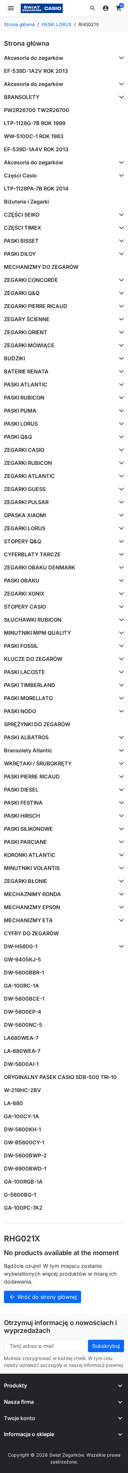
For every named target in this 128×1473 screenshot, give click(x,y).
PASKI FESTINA (23, 802)
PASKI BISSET (21, 240)
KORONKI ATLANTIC (29, 855)
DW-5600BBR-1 (24, 972)
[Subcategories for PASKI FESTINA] (120, 802)
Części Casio (20, 175)
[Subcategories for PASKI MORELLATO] (120, 698)
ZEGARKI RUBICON (28, 463)
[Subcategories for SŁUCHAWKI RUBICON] (120, 619)
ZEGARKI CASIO (24, 450)
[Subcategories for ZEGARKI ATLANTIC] (120, 476)
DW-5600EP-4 (22, 1011)
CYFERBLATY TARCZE (32, 554)
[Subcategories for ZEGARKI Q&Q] (120, 293)
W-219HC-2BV (22, 1090)
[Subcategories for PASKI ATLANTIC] (120, 384)
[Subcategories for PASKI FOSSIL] (120, 646)
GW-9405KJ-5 (22, 959)
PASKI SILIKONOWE (28, 829)
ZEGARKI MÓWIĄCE (29, 345)
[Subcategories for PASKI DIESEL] (120, 789)
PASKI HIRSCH (22, 815)
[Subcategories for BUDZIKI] (120, 358)
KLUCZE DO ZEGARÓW (33, 659)
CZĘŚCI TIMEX (22, 227)
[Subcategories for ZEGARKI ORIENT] (120, 332)
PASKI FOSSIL (21, 646)
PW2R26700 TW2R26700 (36, 110)
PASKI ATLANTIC (25, 384)
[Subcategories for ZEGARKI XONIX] (120, 593)
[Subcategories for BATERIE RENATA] (120, 371)
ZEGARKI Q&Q (21, 293)
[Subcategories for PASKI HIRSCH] (120, 815)
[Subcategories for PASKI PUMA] (120, 410)
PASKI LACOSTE (24, 672)
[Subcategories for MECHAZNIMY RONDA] (120, 894)
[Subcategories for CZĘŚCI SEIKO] (120, 214)
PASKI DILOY (20, 254)
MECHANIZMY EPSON (32, 907)
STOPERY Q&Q (22, 541)
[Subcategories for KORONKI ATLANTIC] (120, 855)
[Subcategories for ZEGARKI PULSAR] (120, 502)
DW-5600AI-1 (21, 1064)
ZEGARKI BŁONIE (25, 881)
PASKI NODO (20, 711)
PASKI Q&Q (18, 437)
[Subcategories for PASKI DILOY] (120, 254)
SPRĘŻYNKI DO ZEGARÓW (37, 724)
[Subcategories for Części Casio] (120, 175)
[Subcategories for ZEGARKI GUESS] (120, 489)
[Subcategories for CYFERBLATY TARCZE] (120, 554)
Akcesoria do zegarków (33, 58)
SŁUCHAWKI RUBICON (32, 619)
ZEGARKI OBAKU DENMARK (39, 567)
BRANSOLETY (21, 97)
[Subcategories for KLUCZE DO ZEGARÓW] (120, 659)
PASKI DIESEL (21, 789)
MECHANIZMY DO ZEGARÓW (41, 267)
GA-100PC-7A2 (23, 1207)
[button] (92, 8)
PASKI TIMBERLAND (29, 685)
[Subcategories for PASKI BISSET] (120, 241)
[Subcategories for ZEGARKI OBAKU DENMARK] (120, 567)
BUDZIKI (14, 358)
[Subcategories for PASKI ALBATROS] (120, 737)
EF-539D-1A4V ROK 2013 (36, 149)
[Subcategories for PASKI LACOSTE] (120, 672)
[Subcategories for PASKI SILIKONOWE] (120, 829)
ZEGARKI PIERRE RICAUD (35, 306)
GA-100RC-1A (21, 985)
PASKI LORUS (21, 423)
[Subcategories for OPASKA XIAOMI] (120, 515)
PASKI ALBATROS (26, 737)
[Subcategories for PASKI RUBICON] (120, 397)
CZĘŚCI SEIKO (21, 214)
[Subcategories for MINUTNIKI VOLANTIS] (120, 868)
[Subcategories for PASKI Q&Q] (120, 437)
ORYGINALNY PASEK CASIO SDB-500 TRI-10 (60, 1077)
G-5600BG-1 (20, 1194)
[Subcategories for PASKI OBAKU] (120, 580)
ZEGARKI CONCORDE (31, 280)
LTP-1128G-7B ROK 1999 (34, 123)
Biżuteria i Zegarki (26, 201)
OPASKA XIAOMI (25, 515)
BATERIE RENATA (26, 371)
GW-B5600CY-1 (24, 1142)
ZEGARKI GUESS (25, 489)
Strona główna (26, 43)
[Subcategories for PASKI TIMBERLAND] (120, 685)
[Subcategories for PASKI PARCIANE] (120, 842)
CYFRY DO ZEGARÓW (31, 933)
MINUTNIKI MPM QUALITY (37, 633)
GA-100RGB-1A (23, 1181)
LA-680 (13, 1103)
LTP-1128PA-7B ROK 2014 (36, 188)
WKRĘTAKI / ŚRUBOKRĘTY (38, 763)
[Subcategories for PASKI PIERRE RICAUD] (120, 776)
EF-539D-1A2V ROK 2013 (36, 71)
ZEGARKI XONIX (24, 593)
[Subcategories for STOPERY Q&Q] (120, 541)
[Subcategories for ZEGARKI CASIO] (120, 450)
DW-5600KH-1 (22, 1129)
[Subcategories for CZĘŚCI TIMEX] (120, 227)
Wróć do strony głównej (43, 1297)
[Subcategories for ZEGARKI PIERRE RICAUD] (120, 306)
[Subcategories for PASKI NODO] (120, 711)
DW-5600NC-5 (23, 1025)
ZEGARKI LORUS (24, 528)
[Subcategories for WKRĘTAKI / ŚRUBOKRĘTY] (120, 763)
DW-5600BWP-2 (25, 1155)
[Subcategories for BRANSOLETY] (120, 97)
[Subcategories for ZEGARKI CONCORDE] (120, 280)
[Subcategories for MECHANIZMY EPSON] (120, 907)
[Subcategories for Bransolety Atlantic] (120, 750)
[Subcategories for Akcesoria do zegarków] (120, 58)
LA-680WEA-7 (22, 1051)
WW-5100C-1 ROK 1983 (33, 136)
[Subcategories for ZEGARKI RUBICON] (120, 463)
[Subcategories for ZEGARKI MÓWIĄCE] (120, 345)
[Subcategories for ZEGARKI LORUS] (120, 528)
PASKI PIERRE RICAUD (32, 776)
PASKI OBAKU (21, 580)
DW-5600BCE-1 (24, 998)
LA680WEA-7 (21, 1038)
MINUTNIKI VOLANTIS (32, 868)
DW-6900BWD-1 (25, 1168)
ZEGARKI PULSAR (26, 502)
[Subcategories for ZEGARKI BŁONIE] (120, 881)
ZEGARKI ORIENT (25, 332)
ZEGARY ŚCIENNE (27, 319)
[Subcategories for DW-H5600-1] (120, 946)
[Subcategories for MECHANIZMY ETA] (120, 920)
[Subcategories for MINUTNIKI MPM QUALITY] (120, 633)
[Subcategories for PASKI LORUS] (120, 423)
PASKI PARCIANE (25, 842)
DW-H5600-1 (20, 946)
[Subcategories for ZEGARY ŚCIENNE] (120, 319)
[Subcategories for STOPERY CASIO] (120, 606)
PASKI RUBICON (24, 397)
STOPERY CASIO (25, 606)
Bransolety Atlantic (28, 750)
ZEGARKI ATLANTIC (29, 476)
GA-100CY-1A (21, 1116)
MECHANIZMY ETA (28, 920)
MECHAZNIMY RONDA (32, 894)
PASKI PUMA (20, 410)
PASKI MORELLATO (28, 698)
